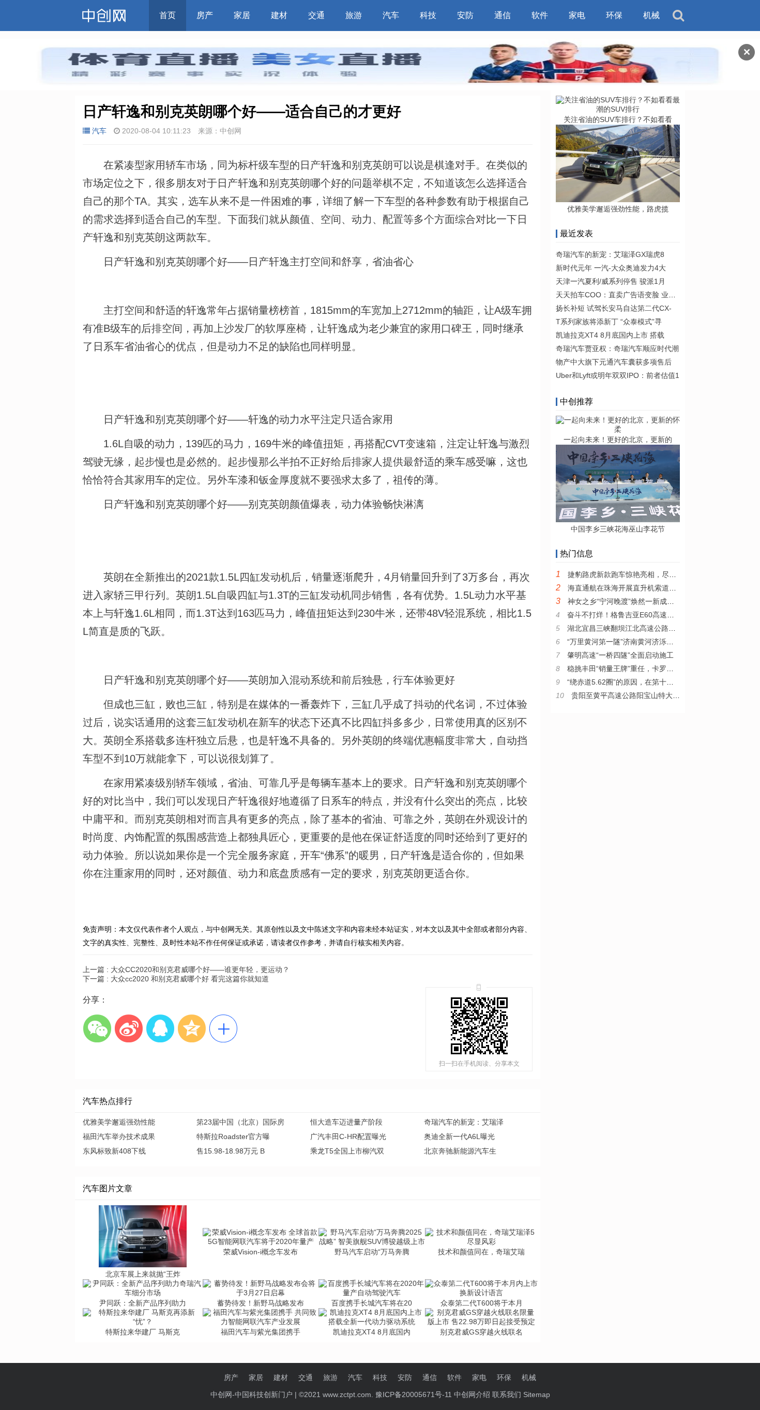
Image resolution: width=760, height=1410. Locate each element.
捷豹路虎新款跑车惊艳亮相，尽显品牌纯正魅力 (644, 574)
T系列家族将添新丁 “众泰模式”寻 (609, 321)
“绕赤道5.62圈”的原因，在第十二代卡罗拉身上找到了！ (656, 682)
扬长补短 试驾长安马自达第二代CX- (614, 308)
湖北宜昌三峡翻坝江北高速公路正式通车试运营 (643, 628)
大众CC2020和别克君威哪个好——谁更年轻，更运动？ (186, 969)
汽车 (391, 15)
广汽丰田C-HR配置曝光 (348, 1136)
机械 (651, 15)
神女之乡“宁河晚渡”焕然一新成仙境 (624, 601)
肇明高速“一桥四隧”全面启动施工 (620, 655)
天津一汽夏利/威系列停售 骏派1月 (610, 281)
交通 (316, 15)
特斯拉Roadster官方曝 (233, 1136)
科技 (428, 15)
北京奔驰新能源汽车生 (460, 1151)
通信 (502, 15)
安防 (465, 15)
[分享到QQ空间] (191, 1028)
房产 (204, 15)
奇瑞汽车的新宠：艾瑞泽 (464, 1122)
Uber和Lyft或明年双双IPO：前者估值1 (617, 375)
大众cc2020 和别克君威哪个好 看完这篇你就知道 (176, 979)
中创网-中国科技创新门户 (251, 1394)
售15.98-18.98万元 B (230, 1151)
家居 (242, 15)
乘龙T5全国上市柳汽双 (347, 1151)
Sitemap (536, 1394)
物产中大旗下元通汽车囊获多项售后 (614, 362)
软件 (539, 15)
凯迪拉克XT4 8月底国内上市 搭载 (610, 335)
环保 (614, 15)
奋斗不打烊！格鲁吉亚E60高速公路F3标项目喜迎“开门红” (660, 615)
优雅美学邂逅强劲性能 (119, 1122)
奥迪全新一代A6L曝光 (459, 1136)
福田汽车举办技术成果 (119, 1136)
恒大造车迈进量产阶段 (346, 1122)
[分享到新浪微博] (128, 1028)
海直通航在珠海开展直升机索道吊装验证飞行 (640, 588)
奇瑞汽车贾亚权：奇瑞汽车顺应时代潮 (617, 348)
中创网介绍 (472, 1394)
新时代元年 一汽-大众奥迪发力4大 (611, 268)
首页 (167, 15)
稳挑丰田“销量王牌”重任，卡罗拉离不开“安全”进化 (648, 668)
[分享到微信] (97, 1028)
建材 (279, 15)
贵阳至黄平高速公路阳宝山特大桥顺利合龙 (640, 695)
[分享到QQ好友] (160, 1028)
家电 (577, 15)
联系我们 (506, 1394)
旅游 (353, 15)
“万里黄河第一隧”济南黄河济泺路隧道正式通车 (642, 642)
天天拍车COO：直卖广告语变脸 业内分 (619, 295)
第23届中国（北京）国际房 (240, 1122)
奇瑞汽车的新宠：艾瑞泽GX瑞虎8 (610, 254)
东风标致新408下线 (114, 1151)
